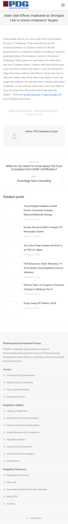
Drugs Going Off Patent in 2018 (40, 303)
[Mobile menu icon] (63, 5)
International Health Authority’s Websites (27, 489)
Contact (11, 503)
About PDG (12, 496)
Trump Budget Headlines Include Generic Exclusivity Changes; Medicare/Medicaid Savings (40, 210)
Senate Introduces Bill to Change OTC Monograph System (43, 229)
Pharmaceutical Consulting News (23, 425)
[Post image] (12, 211)
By (45, 111)
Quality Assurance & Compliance (23, 432)
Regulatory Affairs (16, 439)
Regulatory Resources (18, 475)
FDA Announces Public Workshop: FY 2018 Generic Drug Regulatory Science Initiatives (43, 268)
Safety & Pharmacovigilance (21, 454)
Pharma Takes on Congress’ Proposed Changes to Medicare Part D (44, 287)
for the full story (31, 94)
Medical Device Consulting (20, 382)
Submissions (13, 461)
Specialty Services (16, 396)
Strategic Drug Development (21, 375)
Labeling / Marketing (17, 411)
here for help (50, 94)
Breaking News (25, 111)
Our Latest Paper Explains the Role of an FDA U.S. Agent (43, 247)
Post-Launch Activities (18, 389)
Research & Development (19, 446)
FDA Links (11, 482)
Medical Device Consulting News (23, 418)
